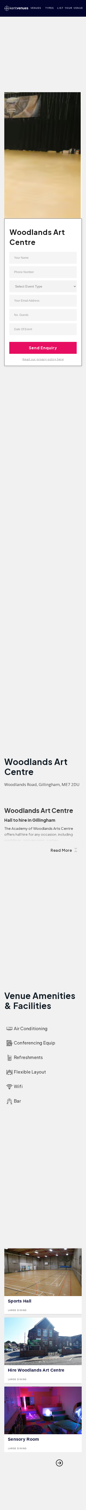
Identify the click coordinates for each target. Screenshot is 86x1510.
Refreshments (28, 1057)
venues (36, 8)
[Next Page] (59, 1463)
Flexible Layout (30, 1071)
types (49, 8)
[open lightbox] (43, 160)
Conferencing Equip (34, 1042)
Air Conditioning (31, 1028)
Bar (17, 1101)
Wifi (18, 1086)
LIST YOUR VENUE (70, 8)
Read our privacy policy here (43, 359)
